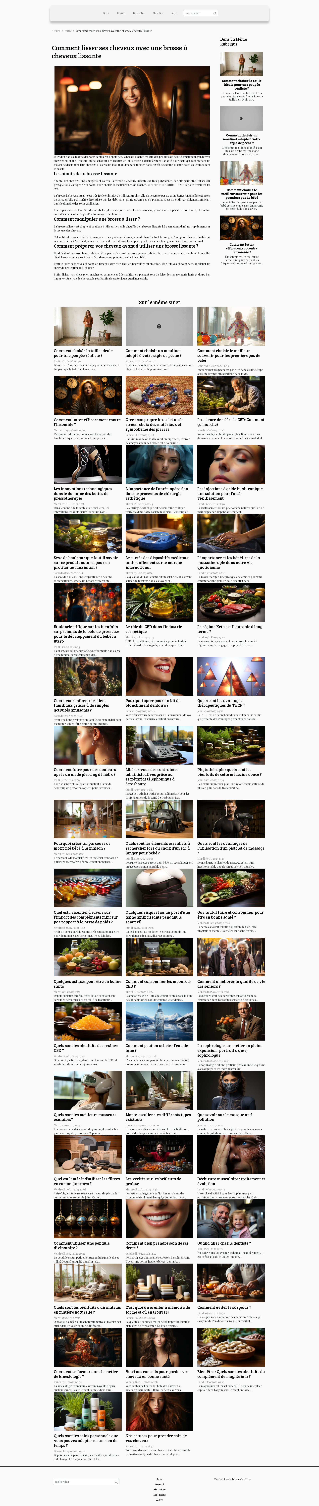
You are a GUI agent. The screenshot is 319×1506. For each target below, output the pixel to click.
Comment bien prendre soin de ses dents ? (157, 1245)
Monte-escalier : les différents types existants (158, 1117)
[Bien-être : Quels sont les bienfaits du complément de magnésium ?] (231, 1346)
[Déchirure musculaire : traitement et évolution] (231, 1154)
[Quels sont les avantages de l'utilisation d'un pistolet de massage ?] (231, 818)
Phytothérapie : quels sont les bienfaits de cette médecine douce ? (229, 772)
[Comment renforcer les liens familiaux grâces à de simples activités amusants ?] (88, 675)
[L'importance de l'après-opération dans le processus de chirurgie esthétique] (159, 464)
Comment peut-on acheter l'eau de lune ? (157, 1048)
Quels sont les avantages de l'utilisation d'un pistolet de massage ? (231, 848)
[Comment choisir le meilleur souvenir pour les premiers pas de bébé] (241, 173)
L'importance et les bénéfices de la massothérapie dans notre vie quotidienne (228, 562)
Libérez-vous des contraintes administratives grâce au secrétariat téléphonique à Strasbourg (152, 776)
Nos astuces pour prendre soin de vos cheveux (156, 1438)
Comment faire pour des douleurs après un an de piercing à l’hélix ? (85, 772)
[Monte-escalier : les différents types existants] (159, 1090)
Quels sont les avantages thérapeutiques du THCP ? (221, 703)
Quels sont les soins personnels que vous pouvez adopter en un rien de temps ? (86, 1440)
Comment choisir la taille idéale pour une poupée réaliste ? (242, 84)
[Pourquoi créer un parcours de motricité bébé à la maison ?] (88, 818)
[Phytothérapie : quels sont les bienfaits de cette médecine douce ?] (231, 745)
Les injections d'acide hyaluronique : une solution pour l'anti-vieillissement (230, 493)
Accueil (56, 31)
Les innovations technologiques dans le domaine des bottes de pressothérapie (83, 493)
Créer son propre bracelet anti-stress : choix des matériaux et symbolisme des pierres (154, 424)
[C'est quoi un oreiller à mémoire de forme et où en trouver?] (159, 1282)
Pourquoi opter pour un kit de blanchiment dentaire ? (153, 703)
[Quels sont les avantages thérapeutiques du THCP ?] (231, 675)
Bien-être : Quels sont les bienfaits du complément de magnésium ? (231, 1374)
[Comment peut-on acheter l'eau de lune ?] (159, 1021)
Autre (174, 13)
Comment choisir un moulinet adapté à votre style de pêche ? (242, 139)
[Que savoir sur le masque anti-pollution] (231, 1090)
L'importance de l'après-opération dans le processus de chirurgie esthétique (157, 493)
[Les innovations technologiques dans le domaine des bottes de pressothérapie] (88, 464)
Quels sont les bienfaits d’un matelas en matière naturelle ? (87, 1309)
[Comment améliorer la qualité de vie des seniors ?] (231, 956)
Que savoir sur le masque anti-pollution (225, 1117)
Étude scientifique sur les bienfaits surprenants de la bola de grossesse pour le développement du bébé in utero (86, 634)
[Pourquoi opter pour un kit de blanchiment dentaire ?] (159, 675)
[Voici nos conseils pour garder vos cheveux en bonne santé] (159, 1346)
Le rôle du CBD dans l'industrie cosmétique (154, 629)
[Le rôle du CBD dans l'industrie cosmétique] (159, 602)
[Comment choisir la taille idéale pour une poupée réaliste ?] (241, 64)
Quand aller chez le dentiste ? (224, 1243)
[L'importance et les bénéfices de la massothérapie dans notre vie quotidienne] (231, 533)
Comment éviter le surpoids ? (224, 1307)
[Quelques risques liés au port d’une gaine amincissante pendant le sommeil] (159, 887)
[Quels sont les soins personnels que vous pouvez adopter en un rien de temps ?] (88, 1411)
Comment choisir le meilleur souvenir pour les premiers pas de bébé (241, 194)
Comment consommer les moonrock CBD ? (159, 984)
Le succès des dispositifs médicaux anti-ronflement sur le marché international (157, 562)
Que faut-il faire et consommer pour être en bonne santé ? (230, 914)
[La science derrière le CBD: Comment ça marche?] (231, 395)
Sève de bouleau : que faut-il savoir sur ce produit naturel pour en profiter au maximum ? (86, 562)
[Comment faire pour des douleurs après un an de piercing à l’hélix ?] (88, 745)
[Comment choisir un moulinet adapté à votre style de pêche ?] (241, 118)
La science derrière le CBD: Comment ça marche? (230, 422)
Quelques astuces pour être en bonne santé (87, 984)
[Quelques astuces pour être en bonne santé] (88, 956)
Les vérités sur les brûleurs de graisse (153, 1181)
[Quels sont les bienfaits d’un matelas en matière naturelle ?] (88, 1282)
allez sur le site (157, 185)
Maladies (158, 13)
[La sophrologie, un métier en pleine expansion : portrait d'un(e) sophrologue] (231, 1021)
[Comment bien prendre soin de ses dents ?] (159, 1218)
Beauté (121, 13)
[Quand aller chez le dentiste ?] (231, 1218)
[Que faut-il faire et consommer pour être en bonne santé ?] (231, 887)
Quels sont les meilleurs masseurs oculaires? (85, 1117)
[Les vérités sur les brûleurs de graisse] (159, 1154)
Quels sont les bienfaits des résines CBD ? (86, 1048)
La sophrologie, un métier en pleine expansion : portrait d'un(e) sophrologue (229, 1050)
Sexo (106, 13)
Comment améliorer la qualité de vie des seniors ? (231, 984)
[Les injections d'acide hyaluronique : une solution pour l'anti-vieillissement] (231, 464)
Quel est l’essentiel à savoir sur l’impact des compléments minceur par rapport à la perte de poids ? (86, 917)
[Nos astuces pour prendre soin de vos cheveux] (159, 1411)
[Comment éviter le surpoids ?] (231, 1282)
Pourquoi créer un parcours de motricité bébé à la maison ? (82, 845)
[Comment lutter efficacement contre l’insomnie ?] (241, 228)
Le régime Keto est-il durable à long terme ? (229, 629)
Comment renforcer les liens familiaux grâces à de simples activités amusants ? (81, 705)
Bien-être (139, 13)
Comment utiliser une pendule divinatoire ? (82, 1245)
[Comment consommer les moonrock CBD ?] (159, 956)
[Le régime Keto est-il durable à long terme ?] (231, 602)
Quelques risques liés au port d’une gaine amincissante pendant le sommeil (158, 917)
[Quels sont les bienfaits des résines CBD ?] (88, 1021)
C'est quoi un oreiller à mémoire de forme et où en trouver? (158, 1309)
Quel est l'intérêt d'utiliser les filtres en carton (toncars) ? (87, 1181)
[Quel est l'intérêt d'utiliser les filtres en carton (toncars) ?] (88, 1154)
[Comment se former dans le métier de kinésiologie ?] (88, 1346)
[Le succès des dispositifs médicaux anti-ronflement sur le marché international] (159, 533)
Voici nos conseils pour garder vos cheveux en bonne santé (157, 1374)
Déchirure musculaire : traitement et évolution (231, 1181)
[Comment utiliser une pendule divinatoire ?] (88, 1218)
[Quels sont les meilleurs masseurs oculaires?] (88, 1090)
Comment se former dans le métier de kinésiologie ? (86, 1374)
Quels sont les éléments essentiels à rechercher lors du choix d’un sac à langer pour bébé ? (158, 848)
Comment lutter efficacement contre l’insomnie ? (242, 248)
